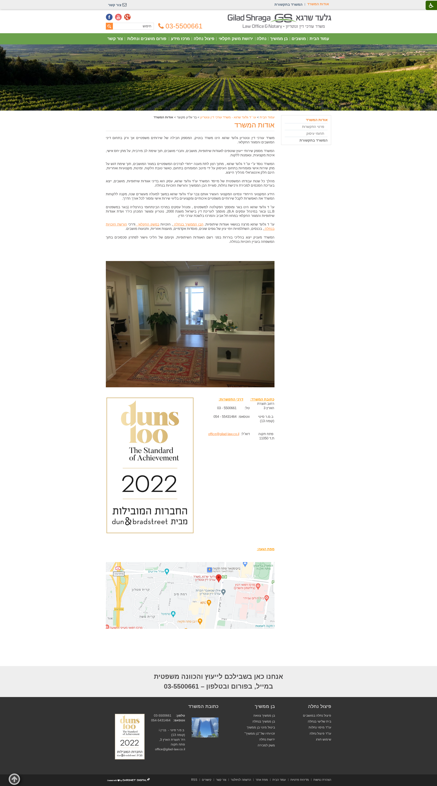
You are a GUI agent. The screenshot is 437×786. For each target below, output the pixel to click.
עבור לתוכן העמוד (218, 16)
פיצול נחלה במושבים (317, 715)
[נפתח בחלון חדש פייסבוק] (109, 17)
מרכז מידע (180, 38)
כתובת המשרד (203, 706)
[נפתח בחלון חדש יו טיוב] (118, 17)
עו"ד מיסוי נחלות (320, 727)
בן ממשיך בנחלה (263, 721)
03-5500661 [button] (184, 26)
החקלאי (147, 224)
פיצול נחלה (204, 38)
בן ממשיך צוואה (264, 715)
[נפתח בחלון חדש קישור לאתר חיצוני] (150, 532)
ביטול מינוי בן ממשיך (261, 727)
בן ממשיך (279, 38)
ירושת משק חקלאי (236, 38)
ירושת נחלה (267, 739)
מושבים (299, 38)
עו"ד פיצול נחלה (320, 733)
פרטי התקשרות (313, 127)
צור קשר (115, 38)
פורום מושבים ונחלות (146, 38)
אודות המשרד (254, 125)
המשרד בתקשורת (314, 140)
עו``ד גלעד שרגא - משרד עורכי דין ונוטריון (228, 117)
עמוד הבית (319, 38)
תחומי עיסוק (315, 133)
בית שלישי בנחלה (319, 721)
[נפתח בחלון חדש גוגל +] (127, 17)
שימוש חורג (323, 739)
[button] (14, 779)
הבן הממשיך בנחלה (188, 224)
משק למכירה (266, 745)
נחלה (262, 38)
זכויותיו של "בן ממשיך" (259, 733)
